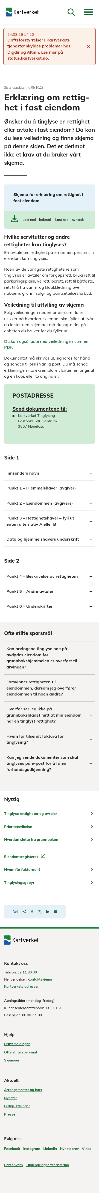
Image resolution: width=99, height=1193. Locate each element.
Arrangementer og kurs (23, 1090)
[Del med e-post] (55, 911)
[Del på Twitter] (40, 911)
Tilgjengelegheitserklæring (47, 1165)
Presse (9, 1114)
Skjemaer (11, 1060)
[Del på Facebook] (32, 911)
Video (86, 1148)
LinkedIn (50, 1148)
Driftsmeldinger (17, 1044)
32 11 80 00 (27, 972)
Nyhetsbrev (69, 1148)
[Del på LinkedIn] (48, 911)
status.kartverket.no (27, 58)
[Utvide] (88, 12)
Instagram (31, 1148)
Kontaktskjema (39, 979)
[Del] (24, 911)
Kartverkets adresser (21, 986)
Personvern (13, 1165)
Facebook (12, 1148)
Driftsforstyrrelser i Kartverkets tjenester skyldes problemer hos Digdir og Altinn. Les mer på (38, 46)
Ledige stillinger (17, 1106)
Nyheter (10, 1098)
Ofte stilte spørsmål (20, 1052)
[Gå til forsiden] (22, 12)
